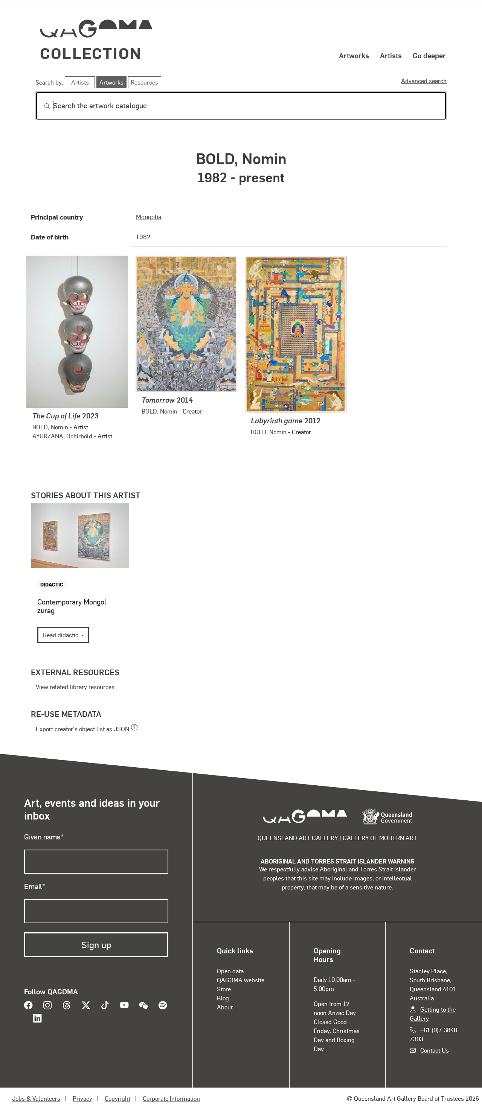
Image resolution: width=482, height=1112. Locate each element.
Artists (391, 55)
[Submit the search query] (41, 106)
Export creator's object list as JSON (82, 729)
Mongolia (149, 216)
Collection (91, 53)
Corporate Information (171, 1098)
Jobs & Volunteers (36, 1098)
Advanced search (424, 81)
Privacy (82, 1098)
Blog (223, 998)
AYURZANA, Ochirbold (62, 436)
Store (224, 989)
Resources (144, 82)
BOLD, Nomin (50, 427)
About (225, 1007)
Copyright (117, 1098)
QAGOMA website (240, 980)
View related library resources (75, 687)
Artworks (354, 55)
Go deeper (429, 55)
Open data (230, 971)
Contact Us (434, 1050)
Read (60, 635)
